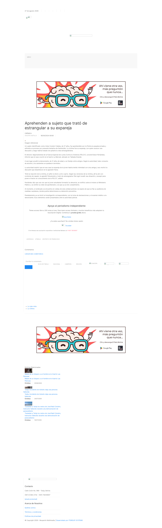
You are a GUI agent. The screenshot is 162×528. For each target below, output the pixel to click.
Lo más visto (32, 306)
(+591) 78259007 (72, 230)
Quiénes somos (30, 508)
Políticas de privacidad (33, 516)
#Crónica (30, 239)
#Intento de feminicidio (51, 239)
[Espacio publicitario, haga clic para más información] (81, 94)
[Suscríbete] (66, 217)
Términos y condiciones (33, 512)
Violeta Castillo (31, 135)
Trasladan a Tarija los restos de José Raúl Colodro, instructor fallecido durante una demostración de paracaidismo (42, 409)
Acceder (68, 226)
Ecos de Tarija (43, 264)
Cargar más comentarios (34, 254)
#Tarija (38, 239)
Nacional (56, 264)
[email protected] (31, 499)
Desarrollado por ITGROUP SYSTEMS (69, 520)
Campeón (68, 264)
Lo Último (31, 309)
